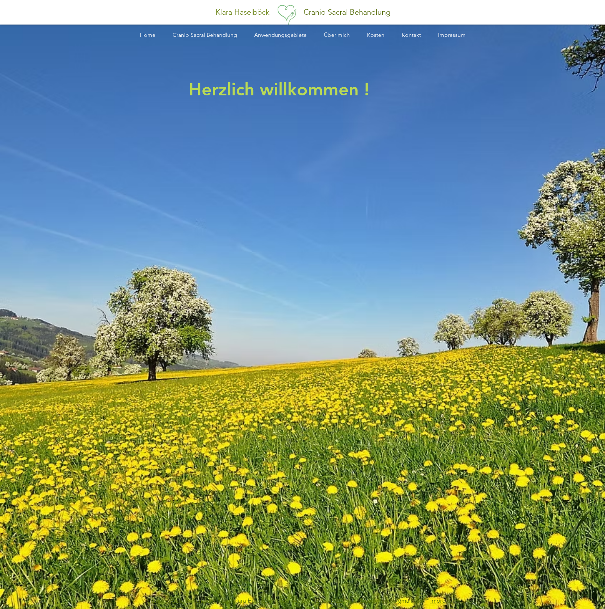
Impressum (444, 600)
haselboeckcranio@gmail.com (386, 600)
